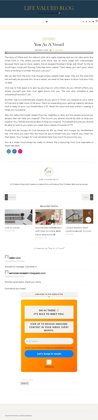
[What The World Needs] (10, 197)
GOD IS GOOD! (12, 227)
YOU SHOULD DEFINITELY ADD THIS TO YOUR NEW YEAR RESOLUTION (48, 231)
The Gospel (49, 39)
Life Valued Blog (57, 50)
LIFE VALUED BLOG (49, 8)
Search (24, 383)
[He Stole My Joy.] (87, 197)
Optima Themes (25, 416)
